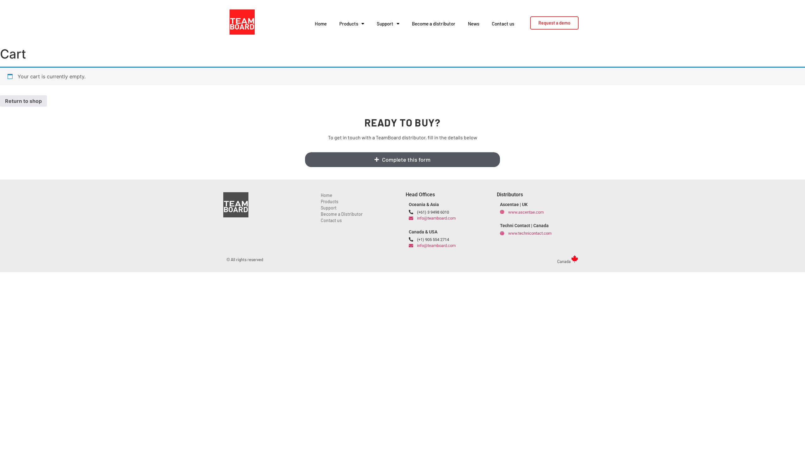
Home (321, 23)
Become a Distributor (342, 214)
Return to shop (23, 101)
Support (385, 23)
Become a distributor (433, 23)
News (473, 23)
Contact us (503, 23)
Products (348, 23)
